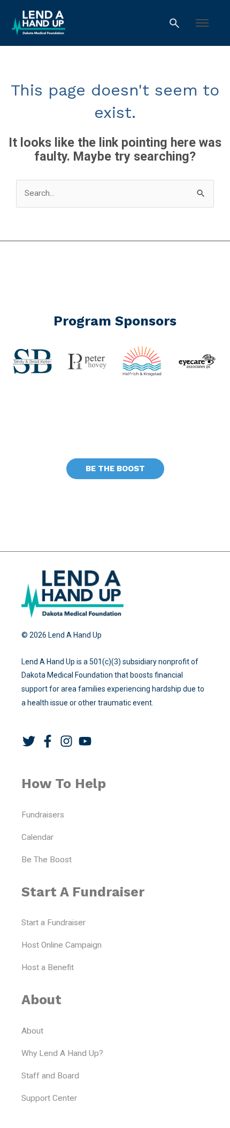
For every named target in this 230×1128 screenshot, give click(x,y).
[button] (202, 23)
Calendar (37, 837)
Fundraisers (42, 815)
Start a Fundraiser (53, 922)
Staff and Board (50, 1076)
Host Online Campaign (61, 945)
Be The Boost (46, 859)
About (32, 1031)
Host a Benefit (47, 967)
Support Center (49, 1098)
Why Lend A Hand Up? (62, 1053)
